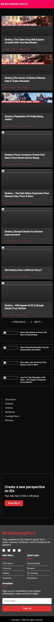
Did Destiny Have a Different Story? (23, 270)
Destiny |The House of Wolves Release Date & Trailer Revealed (25, 79)
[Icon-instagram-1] (14, 550)
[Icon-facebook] (3, 550)
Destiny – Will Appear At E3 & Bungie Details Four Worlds (24, 307)
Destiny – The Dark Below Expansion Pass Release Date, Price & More (27, 195)
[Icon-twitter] (9, 550)
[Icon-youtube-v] (19, 550)
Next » (38, 322)
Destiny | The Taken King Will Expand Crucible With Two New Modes (24, 41)
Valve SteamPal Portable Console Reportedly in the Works (34, 348)
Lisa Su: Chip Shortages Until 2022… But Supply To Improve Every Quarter (33, 379)
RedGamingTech (14, 4)
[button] (49, 4)
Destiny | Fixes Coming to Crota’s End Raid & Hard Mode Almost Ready (25, 156)
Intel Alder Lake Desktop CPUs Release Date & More (33, 363)
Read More (14, 503)
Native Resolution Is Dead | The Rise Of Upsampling (33, 333)
